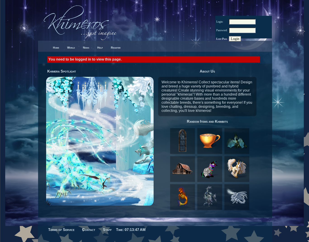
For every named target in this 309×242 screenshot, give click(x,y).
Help (100, 47)
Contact (88, 230)
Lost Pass (221, 38)
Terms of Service (61, 230)
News (86, 47)
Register (116, 47)
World (71, 47)
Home (56, 47)
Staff (107, 230)
